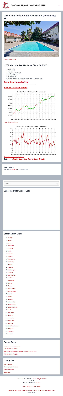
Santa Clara (11, 320)
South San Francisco (13, 326)
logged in (14, 169)
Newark (10, 294)
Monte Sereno (12, 288)
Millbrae (10, 283)
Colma (9, 251)
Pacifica (10, 296)
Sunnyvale (10, 328)
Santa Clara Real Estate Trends (46, 390)
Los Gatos (10, 278)
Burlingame (11, 245)
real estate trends (9, 369)
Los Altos (10, 272)
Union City (11, 331)
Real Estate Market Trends (11, 367)
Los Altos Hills (12, 275)
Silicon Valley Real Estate (39, 379)
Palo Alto (10, 299)
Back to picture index (10, 59)
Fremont (10, 264)
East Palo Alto (11, 259)
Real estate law (8, 364)
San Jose (10, 315)
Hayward (10, 267)
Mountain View (12, 291)
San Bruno (10, 310)
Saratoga (10, 323)
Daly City (10, 256)
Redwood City (12, 304)
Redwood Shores (12, 307)
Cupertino (10, 254)
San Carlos (11, 312)
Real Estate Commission (11, 354)
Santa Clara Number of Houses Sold (14, 157)
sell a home (7, 372)
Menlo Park (11, 280)
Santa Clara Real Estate (15, 87)
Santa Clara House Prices (11, 122)
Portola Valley (11, 302)
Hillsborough (11, 270)
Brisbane (10, 243)
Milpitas (10, 286)
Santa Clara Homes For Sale (16, 82)
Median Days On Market (10, 348)
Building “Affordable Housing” (12, 346)
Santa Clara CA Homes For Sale (28, 5)
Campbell (10, 248)
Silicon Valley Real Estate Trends (31, 386)
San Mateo (11, 318)
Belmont (10, 240)
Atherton (10, 237)
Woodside (10, 334)
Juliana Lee (20, 379)
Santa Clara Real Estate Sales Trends (29, 159)
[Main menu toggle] (59, 5)
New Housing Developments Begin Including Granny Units (20, 351)
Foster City (11, 262)
